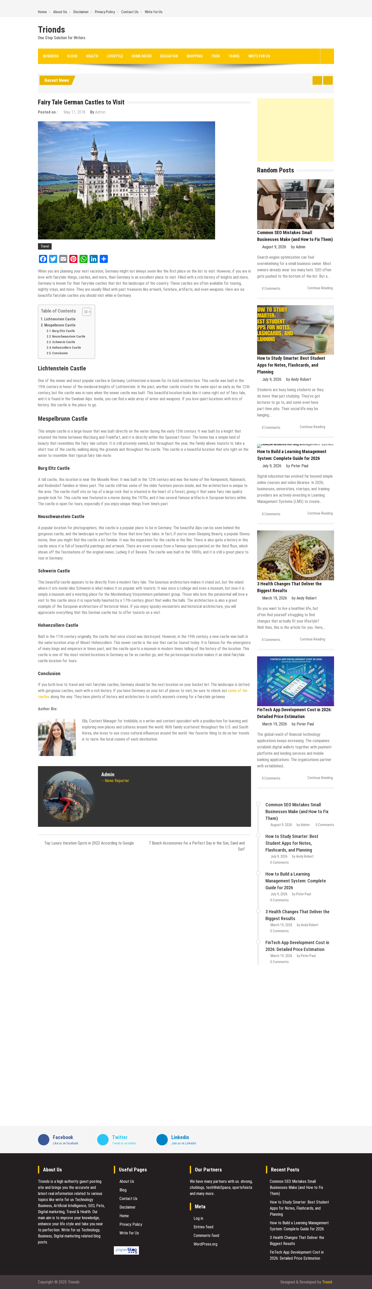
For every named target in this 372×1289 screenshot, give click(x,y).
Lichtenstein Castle (59, 319)
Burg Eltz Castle (63, 331)
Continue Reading (320, 288)
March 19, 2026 (274, 598)
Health (92, 56)
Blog (123, 1190)
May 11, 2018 (74, 112)
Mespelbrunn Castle (60, 325)
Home (42, 12)
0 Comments (271, 288)
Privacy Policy (105, 12)
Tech (215, 56)
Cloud (72, 56)
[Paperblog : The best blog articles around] (126, 1253)
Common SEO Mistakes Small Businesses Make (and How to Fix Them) (296, 811)
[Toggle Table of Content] (84, 311)
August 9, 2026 (274, 247)
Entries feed (203, 1227)
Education (169, 56)
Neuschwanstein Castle (68, 336)
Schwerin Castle (63, 342)
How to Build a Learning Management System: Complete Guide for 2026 (295, 880)
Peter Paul (299, 465)
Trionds (51, 30)
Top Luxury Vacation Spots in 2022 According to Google (89, 843)
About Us (60, 12)
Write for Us (153, 12)
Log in (198, 1218)
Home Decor (142, 56)
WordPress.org (205, 1244)
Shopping (195, 56)
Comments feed (206, 1235)
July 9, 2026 (271, 379)
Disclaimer (81, 12)
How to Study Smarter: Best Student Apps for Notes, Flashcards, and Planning (291, 364)
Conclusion (60, 353)
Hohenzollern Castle (66, 347)
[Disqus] (144, 923)
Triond (327, 1282)
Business (50, 56)
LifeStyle (115, 56)
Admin (100, 112)
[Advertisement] (295, 130)
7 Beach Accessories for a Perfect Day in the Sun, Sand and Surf (197, 846)
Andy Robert (301, 379)
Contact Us (129, 12)
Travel (234, 56)
